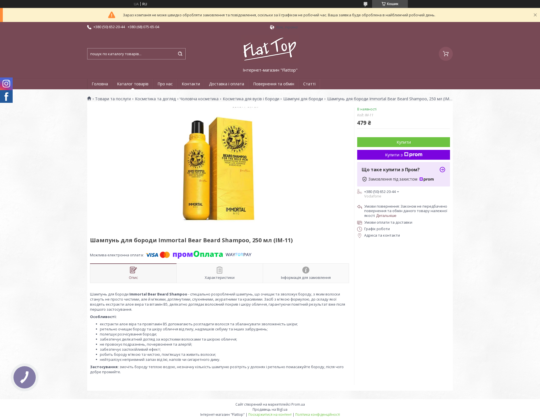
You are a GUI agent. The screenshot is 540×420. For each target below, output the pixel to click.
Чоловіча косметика (199, 98)
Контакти (191, 83)
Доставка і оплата (226, 83)
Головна (100, 83)
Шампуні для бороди (303, 98)
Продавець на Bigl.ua (270, 409)
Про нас (165, 83)
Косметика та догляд (155, 98)
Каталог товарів (132, 83)
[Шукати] (180, 53)
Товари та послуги (113, 98)
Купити (404, 142)
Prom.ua (298, 404)
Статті (309, 83)
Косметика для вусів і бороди (251, 98)
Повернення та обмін (273, 83)
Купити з (394, 154)
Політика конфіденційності (317, 414)
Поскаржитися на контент (270, 414)
